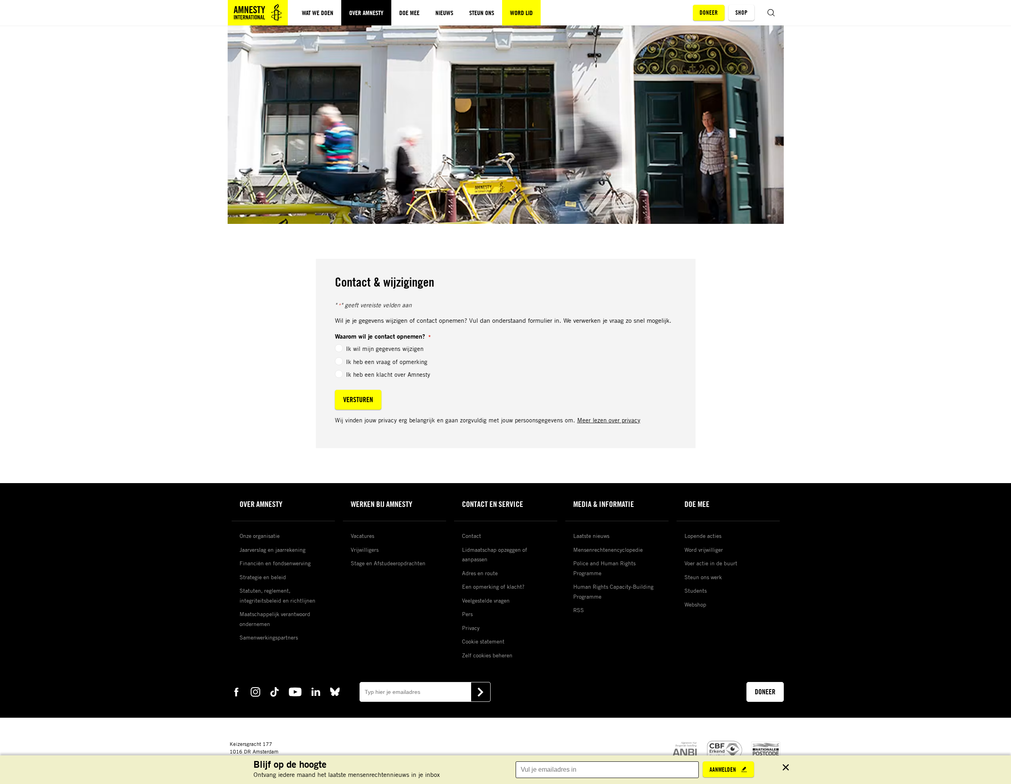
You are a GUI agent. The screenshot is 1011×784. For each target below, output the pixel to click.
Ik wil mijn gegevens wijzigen (384, 348)
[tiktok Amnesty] (274, 691)
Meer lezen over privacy (608, 420)
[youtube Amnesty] (295, 691)
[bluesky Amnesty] (335, 691)
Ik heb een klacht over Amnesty (388, 374)
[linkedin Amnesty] (316, 691)
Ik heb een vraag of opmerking (386, 361)
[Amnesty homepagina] (258, 12)
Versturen (358, 399)
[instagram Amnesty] (255, 691)
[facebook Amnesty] (236, 691)
